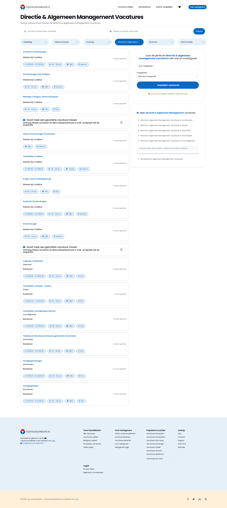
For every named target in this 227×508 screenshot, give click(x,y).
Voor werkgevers (197, 7)
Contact (181, 437)
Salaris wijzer (88, 447)
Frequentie (142, 72)
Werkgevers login (122, 447)
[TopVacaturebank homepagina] (35, 7)
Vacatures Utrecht (154, 451)
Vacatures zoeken (90, 437)
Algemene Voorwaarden (93, 472)
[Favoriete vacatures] (179, 6)
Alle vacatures (89, 433)
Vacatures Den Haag (155, 440)
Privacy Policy (88, 469)
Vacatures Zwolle (153, 447)
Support (181, 440)
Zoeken (199, 31)
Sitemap (181, 447)
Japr (53, 440)
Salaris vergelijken (164, 7)
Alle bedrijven (145, 7)
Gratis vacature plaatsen (125, 433)
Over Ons (182, 444)
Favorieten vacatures (92, 444)
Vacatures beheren (123, 440)
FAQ (179, 433)
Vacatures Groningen (155, 444)
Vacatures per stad (154, 458)
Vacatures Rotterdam (155, 433)
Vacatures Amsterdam (155, 437)
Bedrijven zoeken (90, 440)
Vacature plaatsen (122, 437)
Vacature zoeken (125, 7)
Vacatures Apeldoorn (155, 454)
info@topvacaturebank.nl (33, 443)
